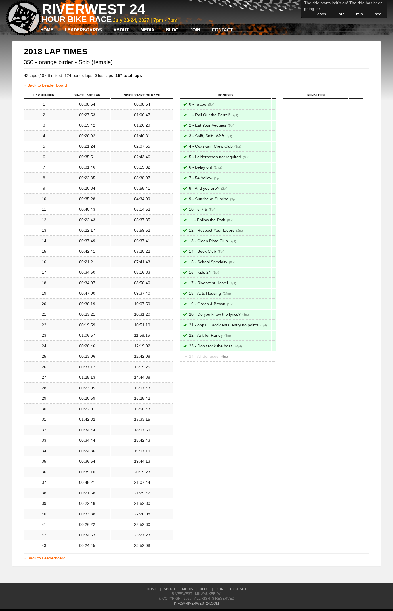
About (121, 29)
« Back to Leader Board (45, 85)
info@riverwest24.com (196, 604)
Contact (222, 29)
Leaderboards (83, 29)
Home (47, 29)
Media (147, 29)
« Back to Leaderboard (45, 558)
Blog (172, 29)
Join (195, 29)
